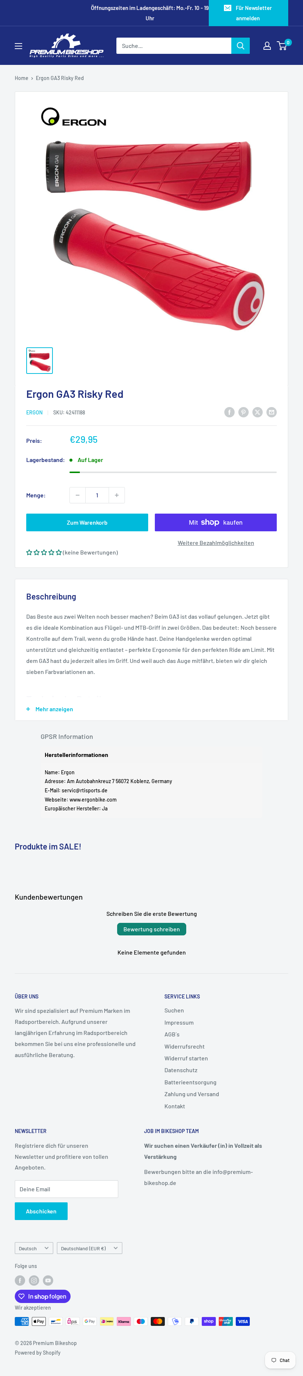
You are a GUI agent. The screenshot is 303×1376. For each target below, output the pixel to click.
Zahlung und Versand (191, 1093)
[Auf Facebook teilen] (229, 411)
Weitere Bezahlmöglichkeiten (216, 542)
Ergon (34, 412)
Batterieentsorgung (190, 1081)
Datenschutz (180, 1069)
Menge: (36, 494)
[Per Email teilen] (271, 411)
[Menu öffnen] (18, 46)
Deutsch (28, 1248)
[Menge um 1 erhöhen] (117, 495)
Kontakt (174, 1105)
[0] (282, 45)
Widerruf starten (186, 1057)
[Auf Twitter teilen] (257, 411)
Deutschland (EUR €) (83, 1248)
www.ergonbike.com (93, 799)
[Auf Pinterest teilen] (243, 411)
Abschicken (41, 1211)
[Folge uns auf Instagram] (34, 1280)
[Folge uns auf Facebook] (20, 1280)
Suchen (174, 1010)
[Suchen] (240, 46)
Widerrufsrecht (184, 1046)
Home (21, 78)
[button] (44, 552)
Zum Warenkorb (87, 522)
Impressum (179, 1022)
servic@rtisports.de (85, 790)
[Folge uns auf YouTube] (48, 1280)
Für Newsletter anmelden (254, 12)
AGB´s (172, 1034)
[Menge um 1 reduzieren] (77, 495)
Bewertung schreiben (151, 928)
